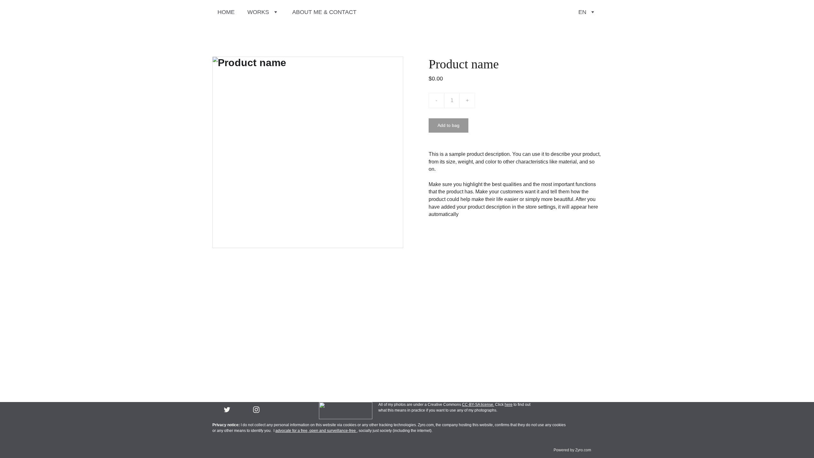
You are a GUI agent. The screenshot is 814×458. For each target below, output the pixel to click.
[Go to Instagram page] (256, 409)
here (509, 404)
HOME (226, 12)
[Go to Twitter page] (227, 409)
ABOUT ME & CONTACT (324, 12)
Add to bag (448, 125)
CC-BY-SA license (477, 404)
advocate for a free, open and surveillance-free (316, 430)
